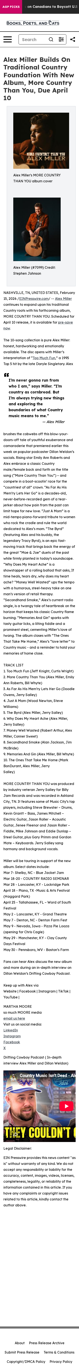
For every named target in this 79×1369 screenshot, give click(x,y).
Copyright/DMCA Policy (26, 1361)
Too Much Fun (44, 358)
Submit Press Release (22, 1352)
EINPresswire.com (33, 298)
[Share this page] (73, 39)
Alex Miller (63, 298)
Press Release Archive (46, 1343)
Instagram (12, 1036)
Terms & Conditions (59, 1352)
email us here (14, 1018)
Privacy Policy (61, 1361)
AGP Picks (11, 7)
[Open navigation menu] (7, 39)
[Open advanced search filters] (61, 39)
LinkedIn (10, 1030)
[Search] (51, 39)
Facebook (11, 1042)
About (20, 1343)
